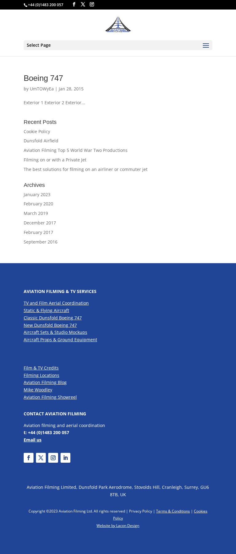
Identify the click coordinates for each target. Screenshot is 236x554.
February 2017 (38, 232)
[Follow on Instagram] (53, 458)
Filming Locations (41, 375)
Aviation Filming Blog (45, 382)
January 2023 (37, 194)
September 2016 (40, 242)
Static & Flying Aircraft (46, 310)
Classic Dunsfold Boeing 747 (53, 318)
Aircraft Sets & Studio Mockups (55, 332)
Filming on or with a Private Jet (55, 160)
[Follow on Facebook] (28, 458)
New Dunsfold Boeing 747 (50, 325)
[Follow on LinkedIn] (65, 458)
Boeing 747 (43, 78)
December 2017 (40, 223)
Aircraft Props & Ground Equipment (60, 339)
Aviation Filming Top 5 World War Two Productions (76, 150)
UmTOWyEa (42, 89)
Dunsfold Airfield (41, 141)
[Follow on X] (41, 458)
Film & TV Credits (41, 368)
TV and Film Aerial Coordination (56, 303)
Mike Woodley (38, 390)
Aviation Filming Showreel (50, 397)
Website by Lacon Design (117, 525)
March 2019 (36, 213)
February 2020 (38, 204)
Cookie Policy (37, 131)
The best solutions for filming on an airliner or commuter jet (86, 169)
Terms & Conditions (173, 511)
